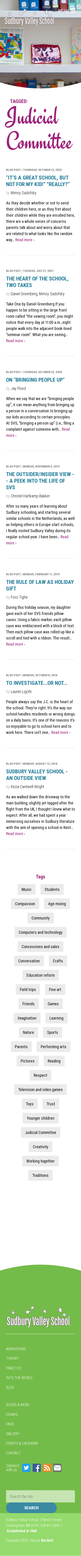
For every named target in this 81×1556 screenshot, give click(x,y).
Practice (14, 1368)
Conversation (29, 961)
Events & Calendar (22, 1443)
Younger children (40, 1118)
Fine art (55, 989)
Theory (12, 1358)
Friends (28, 1003)
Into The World (19, 1377)
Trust (51, 1103)
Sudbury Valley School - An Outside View (37, 774)
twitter (26, 1468)
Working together (40, 1161)
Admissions (16, 1349)
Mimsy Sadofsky (23, 192)
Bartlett (47, 1540)
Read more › (24, 239)
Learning (56, 1018)
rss (47, 1468)
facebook (37, 1468)
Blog (10, 1387)
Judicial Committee (40, 1132)
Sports (52, 1032)
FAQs (10, 1424)
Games (53, 1003)
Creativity (40, 1146)
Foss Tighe (19, 597)
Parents (21, 1046)
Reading (54, 1061)
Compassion (25, 903)
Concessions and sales (40, 946)
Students (52, 889)
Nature (28, 1032)
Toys (30, 1103)
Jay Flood (18, 388)
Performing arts (53, 1046)
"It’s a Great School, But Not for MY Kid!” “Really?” (38, 181)
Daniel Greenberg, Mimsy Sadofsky (38, 293)
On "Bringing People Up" (35, 380)
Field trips (28, 989)
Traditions (40, 1175)
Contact (13, 1453)
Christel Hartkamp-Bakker (30, 496)
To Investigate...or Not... (36, 683)
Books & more (17, 1404)
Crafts (58, 961)
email (57, 1468)
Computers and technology (41, 932)
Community (41, 918)
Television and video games (40, 1089)
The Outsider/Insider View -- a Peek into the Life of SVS (40, 481)
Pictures (28, 1061)
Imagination (27, 1018)
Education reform (41, 975)
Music (27, 889)
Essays (12, 1414)
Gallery (12, 1433)
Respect (40, 1075)
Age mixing (57, 903)
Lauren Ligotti (21, 691)
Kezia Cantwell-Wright (27, 786)
